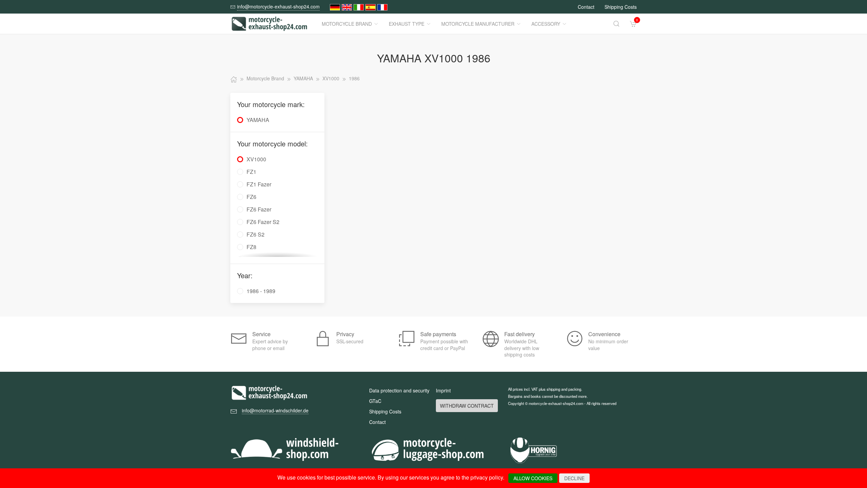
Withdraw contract (467, 405)
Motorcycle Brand (347, 23)
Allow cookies (532, 478)
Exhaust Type (406, 23)
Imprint (443, 390)
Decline (574, 478)
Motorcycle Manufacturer (477, 23)
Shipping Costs (621, 6)
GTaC (375, 401)
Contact (586, 6)
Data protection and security (399, 390)
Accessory (545, 23)
